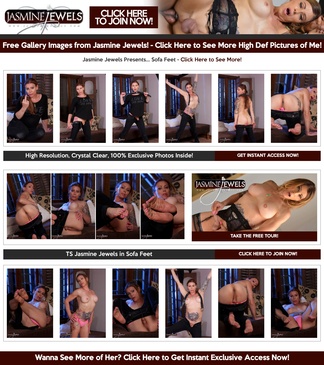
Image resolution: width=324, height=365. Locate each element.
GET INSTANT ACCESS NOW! (267, 156)
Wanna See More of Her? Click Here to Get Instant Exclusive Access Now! (162, 358)
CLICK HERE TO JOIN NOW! (268, 254)
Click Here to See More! (211, 59)
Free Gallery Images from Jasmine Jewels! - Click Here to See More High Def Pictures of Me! (162, 45)
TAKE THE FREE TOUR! (254, 236)
